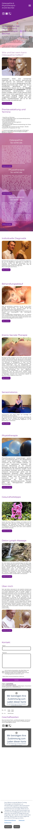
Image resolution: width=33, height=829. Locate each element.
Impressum (21, 820)
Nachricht (4, 652)
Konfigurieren (7, 822)
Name (4, 645)
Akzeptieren (8, 826)
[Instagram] (3, 13)
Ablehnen (16, 826)
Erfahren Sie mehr (7, 103)
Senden (16, 680)
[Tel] (10, 13)
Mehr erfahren (6, 269)
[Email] (6, 13)
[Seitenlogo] (9, 9)
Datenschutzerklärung (10, 820)
